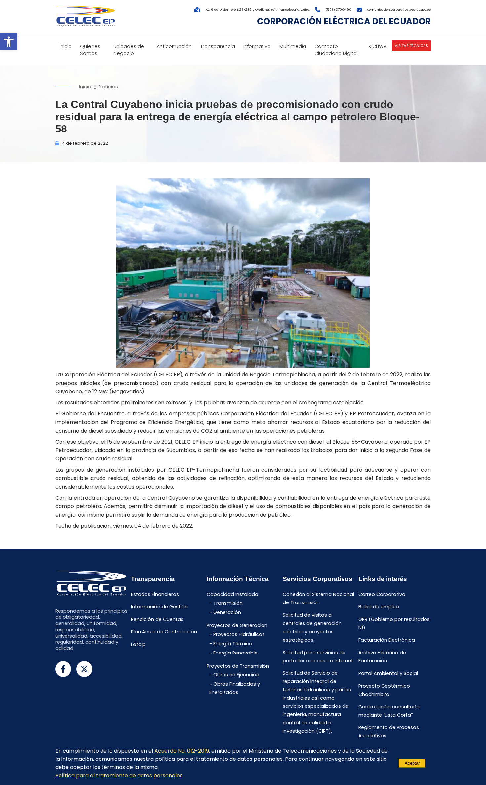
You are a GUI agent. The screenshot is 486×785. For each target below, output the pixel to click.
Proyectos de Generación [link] (237, 625)
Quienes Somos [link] (90, 50)
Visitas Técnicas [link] (411, 45)
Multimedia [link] (292, 46)
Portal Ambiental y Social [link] (388, 673)
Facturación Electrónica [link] (386, 640)
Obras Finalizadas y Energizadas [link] (234, 688)
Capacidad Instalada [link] (232, 594)
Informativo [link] (257, 46)
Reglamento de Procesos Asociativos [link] (388, 731)
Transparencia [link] (217, 46)
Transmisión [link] (228, 603)
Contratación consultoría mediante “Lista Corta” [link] (389, 711)
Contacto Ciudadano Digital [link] (336, 50)
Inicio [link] (66, 46)
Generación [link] (227, 612)
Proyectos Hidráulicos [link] (239, 634)
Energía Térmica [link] (232, 643)
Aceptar (412, 763)
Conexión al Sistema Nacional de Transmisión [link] (318, 598)
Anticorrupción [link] (174, 46)
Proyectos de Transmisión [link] (238, 666)
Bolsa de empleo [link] (378, 606)
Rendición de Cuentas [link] (157, 619)
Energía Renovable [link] (235, 653)
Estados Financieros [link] (155, 594)
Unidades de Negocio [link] (128, 50)
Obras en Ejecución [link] (236, 675)
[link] (8, 41)
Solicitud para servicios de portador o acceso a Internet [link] (318, 656)
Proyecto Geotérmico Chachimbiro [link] (384, 690)
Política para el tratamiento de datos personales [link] (118, 775)
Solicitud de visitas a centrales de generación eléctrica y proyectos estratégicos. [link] (312, 627)
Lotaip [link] (138, 644)
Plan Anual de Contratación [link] (164, 632)
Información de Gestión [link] (159, 606)
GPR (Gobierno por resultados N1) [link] (394, 623)
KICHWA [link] (377, 46)
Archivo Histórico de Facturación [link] (382, 657)
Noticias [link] (108, 86)
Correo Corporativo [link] (381, 594)
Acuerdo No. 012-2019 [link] (181, 751)
